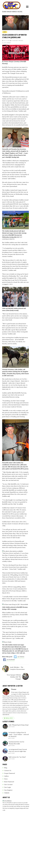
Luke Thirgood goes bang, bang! (19, 725)
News (5, 32)
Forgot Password (9, 773)
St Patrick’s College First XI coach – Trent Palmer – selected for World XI (19, 734)
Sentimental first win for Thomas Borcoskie (16, 743)
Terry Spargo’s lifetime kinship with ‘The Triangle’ (14, 677)
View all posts (9, 718)
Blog (5, 768)
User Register (8, 790)
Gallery (6, 776)
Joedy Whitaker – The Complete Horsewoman (17, 668)
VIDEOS (6, 793)
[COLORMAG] (7, 801)
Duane (14, 40)
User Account (8, 784)
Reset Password (9, 782)
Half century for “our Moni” (17, 757)
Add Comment (7, 43)
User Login (7, 787)
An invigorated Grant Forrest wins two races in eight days (18, 750)
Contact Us (7, 770)
